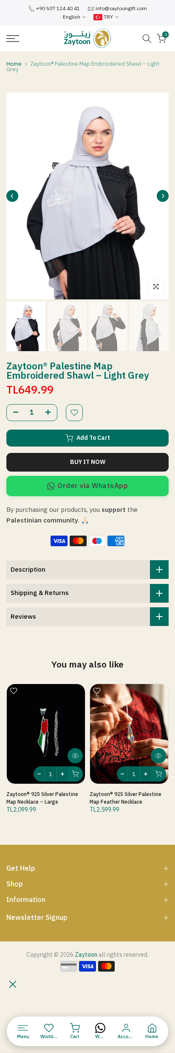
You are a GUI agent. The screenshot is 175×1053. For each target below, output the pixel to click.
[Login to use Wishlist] (74, 412)
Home (14, 64)
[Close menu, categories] (12, 984)
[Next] (163, 196)
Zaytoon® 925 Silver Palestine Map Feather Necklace (125, 798)
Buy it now (87, 462)
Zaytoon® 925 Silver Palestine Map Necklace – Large (42, 798)
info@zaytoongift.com (121, 8)
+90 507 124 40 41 (58, 8)
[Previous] (12, 196)
